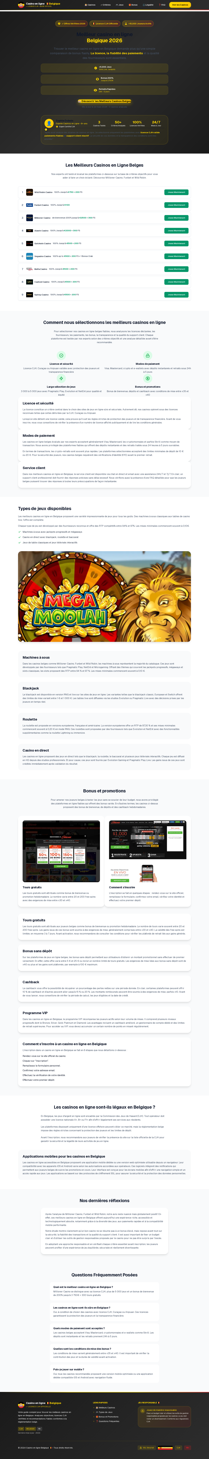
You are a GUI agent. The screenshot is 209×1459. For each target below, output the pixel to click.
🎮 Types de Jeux (104, 1412)
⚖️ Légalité (148, 5)
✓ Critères (106, 5)
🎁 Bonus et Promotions (107, 1416)
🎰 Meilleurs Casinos (105, 1407)
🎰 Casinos (90, 5)
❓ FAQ (162, 5)
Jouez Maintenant (176, 192)
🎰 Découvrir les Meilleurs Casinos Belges (104, 101)
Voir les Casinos (180, 5)
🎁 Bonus (133, 5)
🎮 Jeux (120, 5)
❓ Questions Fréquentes (107, 1421)
